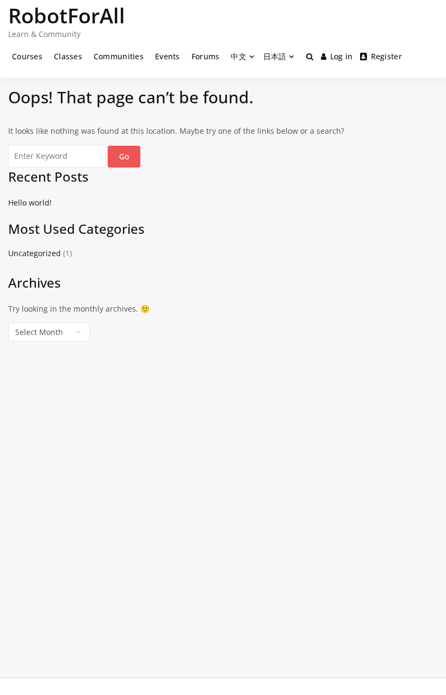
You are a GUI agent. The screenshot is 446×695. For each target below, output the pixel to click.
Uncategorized (34, 253)
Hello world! (30, 202)
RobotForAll (66, 15)
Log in (341, 56)
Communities (119, 56)
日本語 (275, 56)
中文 (238, 56)
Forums (205, 56)
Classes (68, 56)
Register (386, 56)
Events (167, 56)
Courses (27, 56)
